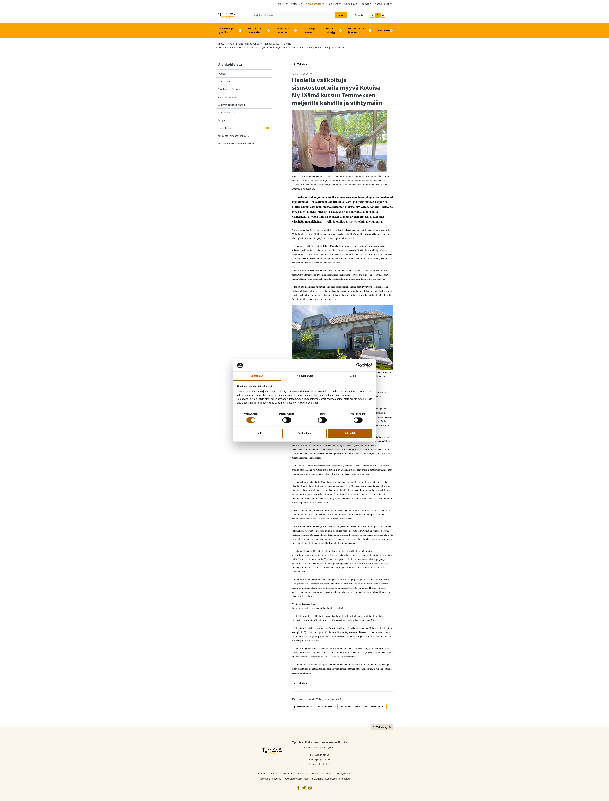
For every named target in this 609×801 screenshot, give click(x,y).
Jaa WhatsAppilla (352, 706)
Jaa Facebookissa (304, 706)
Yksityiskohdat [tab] (304, 375)
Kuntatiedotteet (227, 112)
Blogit (287, 43)
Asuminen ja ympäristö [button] (226, 30)
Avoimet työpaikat (228, 96)
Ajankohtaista (271, 43)
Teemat (330, 773)
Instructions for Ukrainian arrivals (236, 143)
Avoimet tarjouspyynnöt (231, 104)
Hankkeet (303, 773)
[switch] (286, 420)
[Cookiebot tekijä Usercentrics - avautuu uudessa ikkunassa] (358, 365)
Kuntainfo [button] (384, 30)
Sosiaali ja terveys (309, 30)
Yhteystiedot (344, 773)
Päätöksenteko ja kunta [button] (357, 30)
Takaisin (302, 64)
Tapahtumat (225, 128)
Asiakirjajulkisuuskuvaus (324, 778)
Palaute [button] (295, 3)
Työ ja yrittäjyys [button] (331, 30)
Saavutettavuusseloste (295, 778)
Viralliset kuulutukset (230, 89)
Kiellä (259, 433)
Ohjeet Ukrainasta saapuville (233, 135)
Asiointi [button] (281, 3)
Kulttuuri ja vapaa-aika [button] (254, 30)
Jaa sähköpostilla (376, 706)
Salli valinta (304, 433)
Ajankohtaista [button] (314, 3)
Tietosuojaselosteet (270, 778)
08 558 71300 (322, 754)
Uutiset (222, 73)
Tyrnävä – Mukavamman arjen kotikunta (237, 43)
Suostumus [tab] (257, 375)
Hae (341, 15)
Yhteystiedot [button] (382, 3)
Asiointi (262, 773)
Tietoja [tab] (352, 375)
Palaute (273, 773)
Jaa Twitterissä (328, 706)
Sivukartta (344, 778)
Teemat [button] (365, 3)
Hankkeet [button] (333, 3)
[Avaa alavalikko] (267, 128)
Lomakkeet (350, 3)
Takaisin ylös (383, 727)
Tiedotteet (224, 81)
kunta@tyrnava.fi (319, 759)
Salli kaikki (350, 433)
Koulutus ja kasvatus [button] (283, 30)
